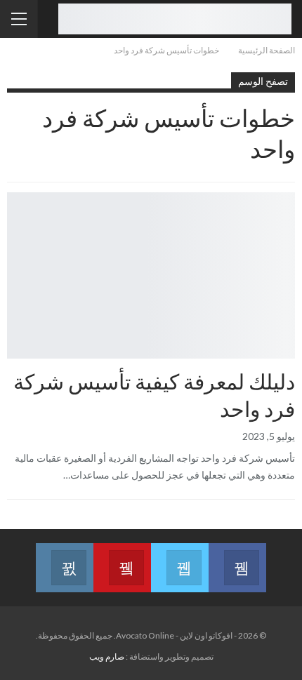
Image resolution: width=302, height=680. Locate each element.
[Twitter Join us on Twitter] (180, 559)
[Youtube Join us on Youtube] (122, 559)
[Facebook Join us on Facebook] (237, 559)
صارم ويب (106, 656)
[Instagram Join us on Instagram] (64, 559)
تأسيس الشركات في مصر (290, 193)
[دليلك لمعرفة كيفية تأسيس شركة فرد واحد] (151, 275)
